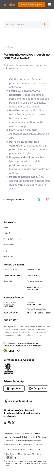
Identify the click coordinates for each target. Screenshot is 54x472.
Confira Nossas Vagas (11, 433)
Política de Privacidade (38, 437)
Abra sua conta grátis (31, 4)
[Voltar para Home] (9, 4)
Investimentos (9, 245)
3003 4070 (8, 306)
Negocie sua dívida (35, 281)
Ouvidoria (7, 281)
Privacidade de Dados (20, 437)
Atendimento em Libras (20, 401)
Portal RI (6, 233)
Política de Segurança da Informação (28, 440)
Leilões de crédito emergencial (35, 288)
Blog (5, 250)
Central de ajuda (10, 269)
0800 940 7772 (34, 304)
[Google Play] (37, 388)
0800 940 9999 (10, 320)
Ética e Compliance (11, 239)
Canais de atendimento (13, 275)
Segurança (7, 437)
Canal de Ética (8, 440)
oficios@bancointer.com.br (39, 313)
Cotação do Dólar (27, 433)
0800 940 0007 (10, 313)
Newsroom (8, 256)
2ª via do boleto (33, 269)
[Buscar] (44, 24)
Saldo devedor (33, 275)
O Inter (6, 227)
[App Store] (14, 388)
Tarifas (37, 433)
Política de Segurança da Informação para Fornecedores (22, 444)
